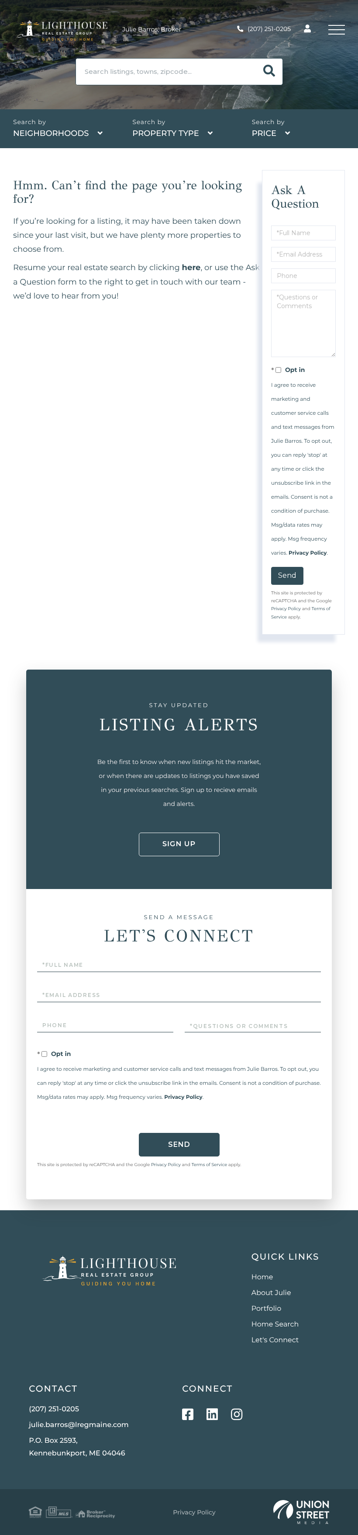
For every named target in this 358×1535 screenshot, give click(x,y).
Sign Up (179, 844)
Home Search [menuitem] (275, 1324)
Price (264, 133)
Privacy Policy (308, 553)
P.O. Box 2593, (77, 1447)
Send (287, 575)
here (191, 267)
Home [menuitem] (262, 1277)
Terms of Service (209, 1164)
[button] (269, 72)
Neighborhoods (51, 133)
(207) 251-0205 (269, 29)
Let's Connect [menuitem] (275, 1340)
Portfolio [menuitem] (266, 1309)
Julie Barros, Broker (151, 29)
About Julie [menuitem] (271, 1293)
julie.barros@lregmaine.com (79, 1425)
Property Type (165, 133)
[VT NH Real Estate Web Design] (301, 1512)
